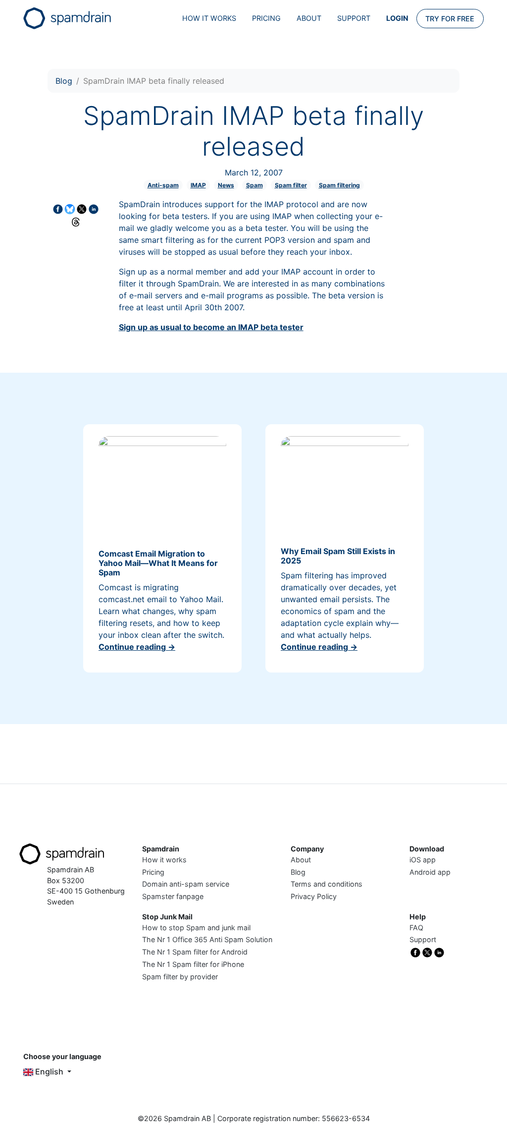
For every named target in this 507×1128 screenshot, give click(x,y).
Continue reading (137, 647)
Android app (430, 872)
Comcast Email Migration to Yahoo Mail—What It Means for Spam (158, 563)
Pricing (266, 18)
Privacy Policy (314, 896)
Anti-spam (163, 185)
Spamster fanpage (172, 896)
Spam (254, 185)
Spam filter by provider (180, 976)
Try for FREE (449, 18)
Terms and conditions (326, 884)
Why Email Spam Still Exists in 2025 (338, 555)
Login (397, 18)
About (309, 18)
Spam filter (291, 185)
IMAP (198, 185)
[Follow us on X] (427, 952)
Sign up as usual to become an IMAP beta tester (211, 327)
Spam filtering (339, 185)
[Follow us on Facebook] (415, 952)
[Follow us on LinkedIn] (439, 952)
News (226, 185)
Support (353, 18)
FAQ (416, 927)
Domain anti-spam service (185, 884)
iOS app (422, 859)
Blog (63, 81)
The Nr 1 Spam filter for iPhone (193, 964)
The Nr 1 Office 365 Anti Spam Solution (207, 939)
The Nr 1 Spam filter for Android (195, 952)
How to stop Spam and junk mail (196, 927)
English (49, 1071)
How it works (209, 18)
